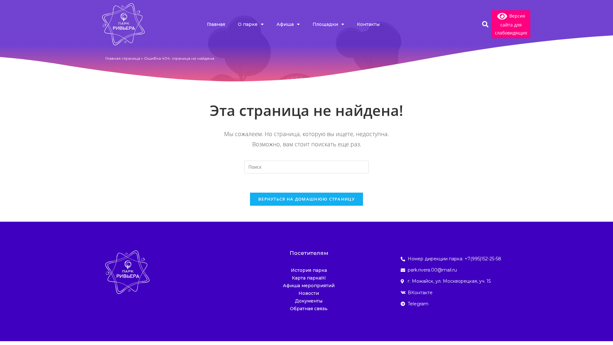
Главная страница (122, 58)
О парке (248, 24)
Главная (216, 24)
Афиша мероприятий (309, 285)
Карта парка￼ (309, 278)
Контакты (368, 24)
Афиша (285, 24)
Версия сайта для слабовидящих (511, 24)
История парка (309, 270)
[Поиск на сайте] (306, 166)
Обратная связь (309, 308)
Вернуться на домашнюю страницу (306, 199)
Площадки (325, 24)
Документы (308, 301)
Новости (309, 293)
